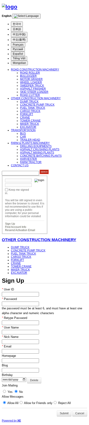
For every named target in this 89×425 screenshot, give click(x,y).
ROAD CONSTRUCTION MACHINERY (35, 69)
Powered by (11, 420)
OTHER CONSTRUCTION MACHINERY (36, 98)
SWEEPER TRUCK (32, 85)
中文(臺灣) (19, 39)
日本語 (17, 29)
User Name (10, 327)
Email (6, 346)
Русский (18, 49)
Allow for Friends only (37, 403)
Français (18, 44)
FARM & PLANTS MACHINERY (30, 143)
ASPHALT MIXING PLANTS (37, 152)
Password (9, 299)
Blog (5, 365)
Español (18, 53)
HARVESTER (28, 159)
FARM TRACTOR (31, 162)
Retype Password (14, 318)
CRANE (25, 117)
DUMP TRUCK (29, 101)
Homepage (9, 355)
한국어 (17, 24)
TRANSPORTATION (23, 130)
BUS (23, 133)
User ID (8, 289)
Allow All (12, 403)
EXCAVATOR (28, 127)
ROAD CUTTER (30, 95)
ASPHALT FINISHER (33, 88)
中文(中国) (19, 34)
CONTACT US (20, 165)
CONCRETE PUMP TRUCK (37, 104)
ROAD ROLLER (30, 72)
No (20, 392)
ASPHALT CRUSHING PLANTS (39, 149)
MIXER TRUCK (29, 123)
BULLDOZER (28, 76)
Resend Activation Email (20, 230)
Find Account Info (15, 227)
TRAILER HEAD (30, 139)
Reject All (64, 403)
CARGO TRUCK (30, 111)
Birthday (7, 375)
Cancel (79, 413)
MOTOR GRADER (31, 79)
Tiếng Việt (19, 58)
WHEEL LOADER (31, 82)
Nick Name (10, 337)
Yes (10, 392)
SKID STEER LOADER (34, 92)
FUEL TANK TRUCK (32, 108)
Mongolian (19, 63)
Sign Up (10, 223)
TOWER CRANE (30, 120)
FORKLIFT (26, 114)
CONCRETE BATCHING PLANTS (41, 155)
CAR (23, 136)
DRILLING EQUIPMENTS (36, 146)
